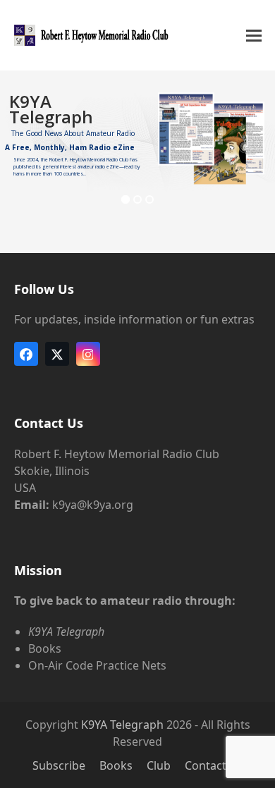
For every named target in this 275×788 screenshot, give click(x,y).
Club (159, 765)
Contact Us (214, 765)
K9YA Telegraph (122, 724)
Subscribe (58, 765)
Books (116, 765)
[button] (254, 36)
